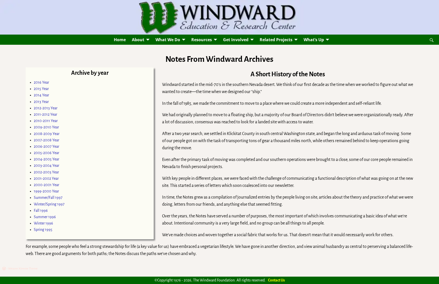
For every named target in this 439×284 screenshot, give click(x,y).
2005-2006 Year (46, 153)
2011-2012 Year (45, 114)
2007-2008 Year (46, 140)
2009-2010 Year (46, 127)
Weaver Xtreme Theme (23, 268)
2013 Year (41, 102)
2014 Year (41, 95)
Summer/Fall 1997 (48, 198)
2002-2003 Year (46, 172)
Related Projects (276, 39)
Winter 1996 (43, 223)
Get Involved (235, 39)
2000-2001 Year (46, 185)
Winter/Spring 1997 (49, 204)
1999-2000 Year (46, 191)
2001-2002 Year (46, 178)
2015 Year (41, 89)
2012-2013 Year (45, 108)
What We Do (167, 39)
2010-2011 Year (46, 121)
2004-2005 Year (46, 159)
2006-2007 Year (46, 146)
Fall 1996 (41, 210)
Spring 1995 (43, 230)
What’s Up (314, 39)
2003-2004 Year (46, 165)
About (138, 39)
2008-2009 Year (46, 134)
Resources (201, 39)
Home (120, 39)
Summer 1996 (45, 217)
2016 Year (41, 82)
